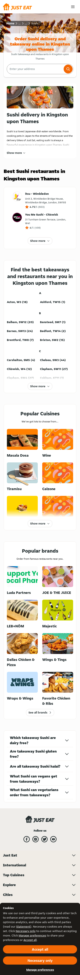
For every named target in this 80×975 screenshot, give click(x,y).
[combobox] (35, 69)
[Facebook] (26, 839)
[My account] (73, 7)
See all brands (37, 712)
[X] (44, 839)
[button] (68, 69)
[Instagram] (35, 839)
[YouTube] (53, 839)
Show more (14, 153)
